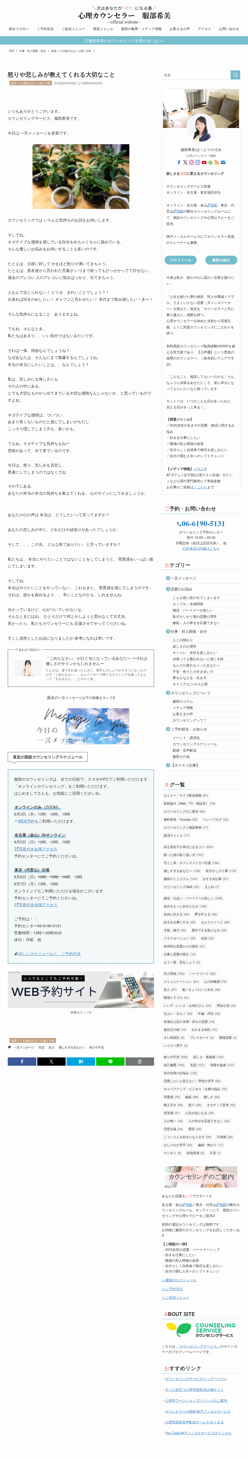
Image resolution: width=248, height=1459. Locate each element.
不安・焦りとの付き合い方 (193, 671)
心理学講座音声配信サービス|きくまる (194, 1421)
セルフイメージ (215, 922)
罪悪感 (172, 1096)
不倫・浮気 (209, 1013)
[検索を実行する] (235, 74)
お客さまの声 (183, 713)
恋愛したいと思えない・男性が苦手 (192, 1080)
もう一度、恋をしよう (182, 962)
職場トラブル (176, 997)
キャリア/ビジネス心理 (190, 684)
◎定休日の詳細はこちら (201, 548)
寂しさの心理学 (184, 646)
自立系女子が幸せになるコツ (188, 846)
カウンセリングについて (191, 692)
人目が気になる (199, 1112)
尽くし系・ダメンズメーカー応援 (191, 862)
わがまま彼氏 (204, 1029)
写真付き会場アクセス (38, 849)
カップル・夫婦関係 (188, 603)
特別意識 (195, 1152)
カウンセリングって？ (190, 720)
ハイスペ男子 (175, 1045)
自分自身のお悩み (180, 1072)
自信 (207, 938)
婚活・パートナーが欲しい (193, 610)
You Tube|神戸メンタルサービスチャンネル (198, 1432)
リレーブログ (215, 819)
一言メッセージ (24, 1047)
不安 (215, 1152)
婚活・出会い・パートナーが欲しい (193, 898)
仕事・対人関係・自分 (189, 631)
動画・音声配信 (184, 750)
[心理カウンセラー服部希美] (124, 12)
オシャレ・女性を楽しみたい (195, 652)
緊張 (194, 1128)
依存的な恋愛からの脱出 (184, 946)
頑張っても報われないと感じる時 (31, 83)
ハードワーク (203, 973)
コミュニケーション (181, 981)
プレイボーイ (202, 1037)
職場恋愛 (228, 1037)
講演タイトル (176, 835)
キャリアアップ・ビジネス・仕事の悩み (195, 1088)
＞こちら (200, 486)
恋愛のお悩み (182, 588)
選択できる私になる (209, 930)
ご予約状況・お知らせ (189, 728)
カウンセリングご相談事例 (186, 827)
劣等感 (172, 1112)
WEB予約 (26, 821)
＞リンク (200, 468)
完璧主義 (173, 1128)
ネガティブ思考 (221, 1104)
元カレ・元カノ (178, 1013)
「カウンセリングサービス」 (198, 1346)
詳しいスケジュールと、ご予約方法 (50, 953)
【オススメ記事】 (185, 765)
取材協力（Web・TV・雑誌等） (189, 803)
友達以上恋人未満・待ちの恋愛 (189, 1021)
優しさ (212, 1096)
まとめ (212, 886)
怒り (194, 1104)
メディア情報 (183, 707)
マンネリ (172, 1152)
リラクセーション (179, 938)
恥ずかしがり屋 (221, 870)
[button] (22, 1061)
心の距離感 (215, 981)
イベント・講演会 (186, 737)
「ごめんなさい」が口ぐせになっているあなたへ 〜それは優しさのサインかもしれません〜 (96, 661)
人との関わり (183, 639)
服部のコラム (183, 701)
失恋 (41, 1047)
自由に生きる (176, 914)
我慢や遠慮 (222, 1065)
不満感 (225, 1136)
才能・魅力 (175, 930)
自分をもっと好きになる (185, 906)
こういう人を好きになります (187, 1136)
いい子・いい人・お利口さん (187, 1005)
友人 (51, 1047)
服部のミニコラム (180, 878)
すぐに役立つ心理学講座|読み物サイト (194, 1389)
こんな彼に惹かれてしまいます (196, 597)
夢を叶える (206, 914)
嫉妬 (191, 1096)
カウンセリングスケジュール (195, 743)
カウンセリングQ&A (181, 886)
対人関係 (174, 973)
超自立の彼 (175, 1029)
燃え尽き (173, 1104)
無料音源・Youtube (180, 819)
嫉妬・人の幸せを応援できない (196, 622)
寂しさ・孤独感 (208, 1057)
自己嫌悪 (174, 1065)
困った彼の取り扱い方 (183, 854)
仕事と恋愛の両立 (179, 954)
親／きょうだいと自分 (201, 989)
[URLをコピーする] (139, 1061)
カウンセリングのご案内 (184, 811)
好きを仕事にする (179, 922)
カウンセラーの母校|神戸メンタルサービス (198, 1411)
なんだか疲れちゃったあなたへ (196, 665)
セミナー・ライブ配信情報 (186, 795)
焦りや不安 (96, 1047)
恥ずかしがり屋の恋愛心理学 (195, 616)
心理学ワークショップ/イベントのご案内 (196, 1400)
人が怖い (173, 1120)
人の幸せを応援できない (209, 1120)
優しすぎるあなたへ (72, 1047)
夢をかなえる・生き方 (190, 677)
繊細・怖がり (210, 1144)
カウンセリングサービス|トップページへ (196, 1378)
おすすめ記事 (215, 878)
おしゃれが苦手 (178, 1144)
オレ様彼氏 (174, 1037)
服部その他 (181, 756)
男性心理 (226, 1005)
